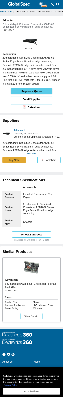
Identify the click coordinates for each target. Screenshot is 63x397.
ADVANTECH (6, 12)
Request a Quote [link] (31, 91)
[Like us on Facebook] (4, 355)
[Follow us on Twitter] (8, 355)
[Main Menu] (4, 4)
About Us (7, 361)
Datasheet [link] (34, 107)
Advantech (19, 130)
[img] (52, 4)
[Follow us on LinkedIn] (13, 355)
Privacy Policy (11, 385)
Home (37, 361)
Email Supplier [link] (31, 99)
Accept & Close (31, 391)
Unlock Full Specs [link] (31, 234)
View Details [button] (31, 316)
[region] (31, 382)
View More (31, 153)
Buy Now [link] (14, 160)
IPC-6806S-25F (11, 290)
